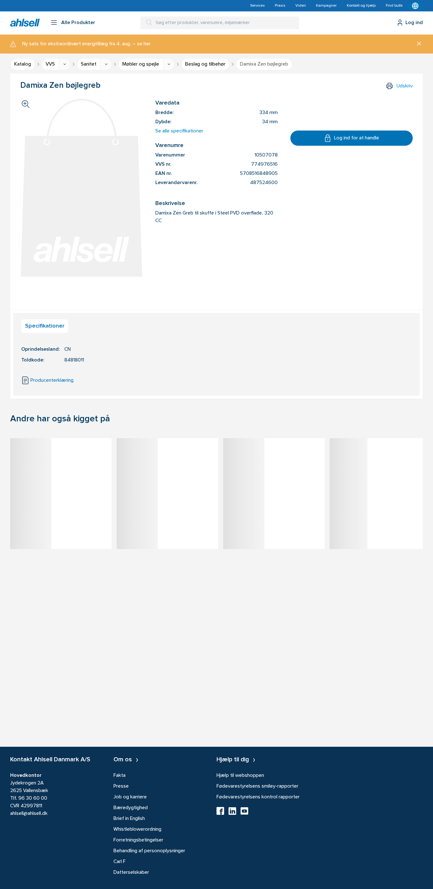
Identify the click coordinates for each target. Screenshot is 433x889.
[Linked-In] (232, 813)
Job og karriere (130, 797)
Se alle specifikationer (179, 131)
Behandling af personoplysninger (149, 851)
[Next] (422, 503)
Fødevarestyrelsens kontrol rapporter (258, 797)
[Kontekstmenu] (415, 6)
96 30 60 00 (32, 798)
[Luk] (416, 44)
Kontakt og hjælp (361, 5)
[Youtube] (244, 813)
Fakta (119, 775)
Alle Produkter (78, 23)
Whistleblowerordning (137, 829)
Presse (121, 786)
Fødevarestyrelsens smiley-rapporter (257, 786)
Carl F (119, 862)
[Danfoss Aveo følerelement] (380, 454)
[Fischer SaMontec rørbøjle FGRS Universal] (61, 454)
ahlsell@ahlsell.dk (29, 813)
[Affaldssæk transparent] (167, 454)
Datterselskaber (131, 872)
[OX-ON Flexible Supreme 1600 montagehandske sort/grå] (274, 454)
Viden (300, 5)
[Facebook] (220, 813)
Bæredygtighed (130, 808)
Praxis (280, 5)
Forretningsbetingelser (138, 840)
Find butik (394, 5)
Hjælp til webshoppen (240, 775)
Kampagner (326, 5)
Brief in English (129, 818)
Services (257, 5)
